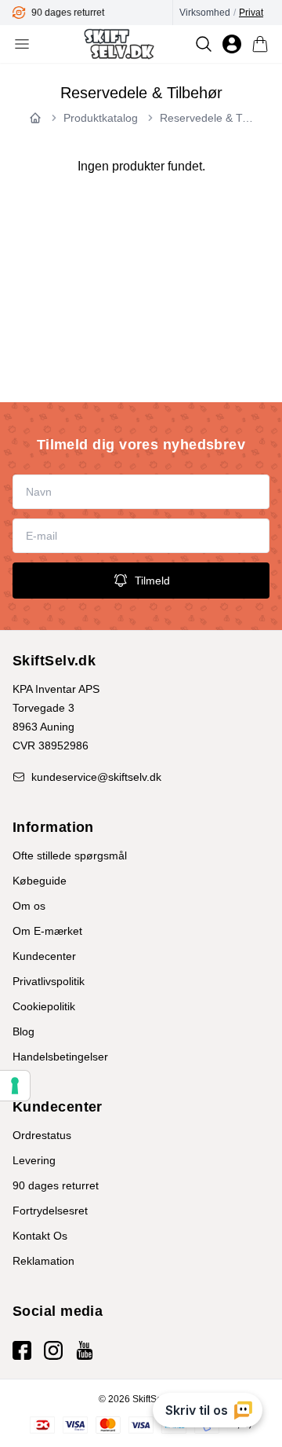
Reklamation (43, 1261)
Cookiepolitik (44, 1006)
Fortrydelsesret (50, 1210)
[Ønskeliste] (231, 44)
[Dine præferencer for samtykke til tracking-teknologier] (15, 1086)
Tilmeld (152, 580)
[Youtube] (84, 1350)
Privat (251, 12)
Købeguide (40, 880)
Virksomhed (204, 12)
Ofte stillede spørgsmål (70, 855)
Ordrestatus (42, 1135)
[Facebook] (22, 1350)
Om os (29, 905)
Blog (23, 1031)
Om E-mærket (47, 931)
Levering (34, 1160)
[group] (92, 12)
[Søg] (203, 44)
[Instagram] (53, 1350)
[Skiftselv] (119, 44)
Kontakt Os (40, 1235)
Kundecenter (44, 956)
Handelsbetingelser (60, 1056)
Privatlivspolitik (49, 981)
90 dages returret (56, 1185)
